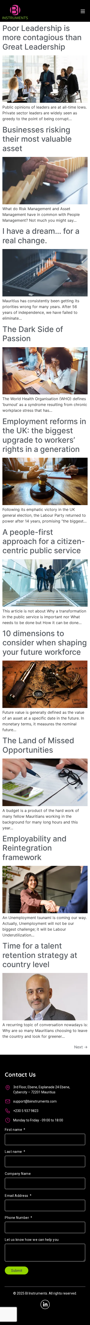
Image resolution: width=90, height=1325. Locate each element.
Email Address (17, 1196)
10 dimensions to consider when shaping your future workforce (44, 643)
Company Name (18, 1174)
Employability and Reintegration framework (34, 848)
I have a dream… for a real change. (40, 235)
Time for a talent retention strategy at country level (39, 955)
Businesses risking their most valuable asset (37, 139)
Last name (14, 1152)
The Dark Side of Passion (32, 333)
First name (14, 1130)
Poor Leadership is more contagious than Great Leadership (42, 37)
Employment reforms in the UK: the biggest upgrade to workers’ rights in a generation (44, 435)
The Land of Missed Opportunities (38, 745)
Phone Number (17, 1218)
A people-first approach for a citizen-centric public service (43, 541)
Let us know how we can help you (32, 1240)
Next (81, 1047)
